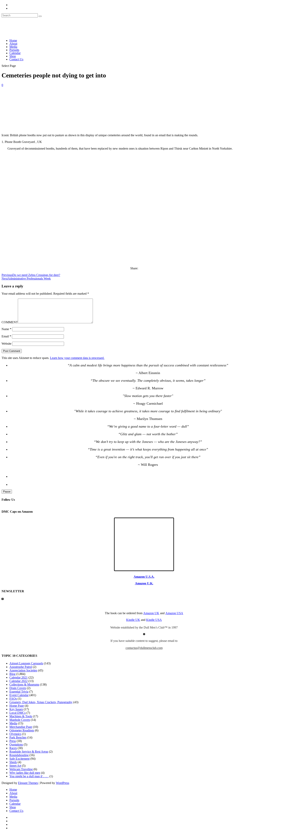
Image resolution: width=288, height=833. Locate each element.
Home (13, 40)
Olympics (15, 734)
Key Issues (16, 709)
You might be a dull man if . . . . (29, 776)
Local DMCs (17, 712)
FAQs (13, 698)
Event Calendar (19, 695)
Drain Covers (17, 688)
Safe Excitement (19, 758)
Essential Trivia (18, 691)
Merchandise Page (20, 727)
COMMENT (10, 322)
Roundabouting (19, 755)
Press (12, 741)
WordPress (62, 783)
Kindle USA (154, 619)
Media (13, 46)
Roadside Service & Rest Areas (28, 751)
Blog (12, 674)
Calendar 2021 (18, 677)
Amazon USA (174, 613)
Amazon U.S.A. (144, 576)
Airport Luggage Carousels (26, 663)
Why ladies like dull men (24, 772)
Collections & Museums (24, 684)
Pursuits (14, 50)
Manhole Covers (19, 719)
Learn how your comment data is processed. (77, 358)
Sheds (13, 762)
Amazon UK (151, 613)
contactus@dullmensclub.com (144, 648)
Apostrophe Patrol (20, 667)
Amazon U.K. (144, 583)
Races (13, 748)
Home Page (16, 705)
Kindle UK (133, 619)
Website (6, 343)
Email (6, 336)
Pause (6, 491)
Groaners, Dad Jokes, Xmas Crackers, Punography (40, 702)
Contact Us (16, 59)
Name (6, 329)
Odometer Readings (21, 730)
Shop (12, 56)
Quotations (16, 744)
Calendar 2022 (18, 681)
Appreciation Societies (23, 670)
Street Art (15, 765)
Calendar (15, 53)
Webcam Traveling (21, 769)
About (13, 43)
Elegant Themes (28, 783)
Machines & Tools (20, 716)
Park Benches (17, 737)
